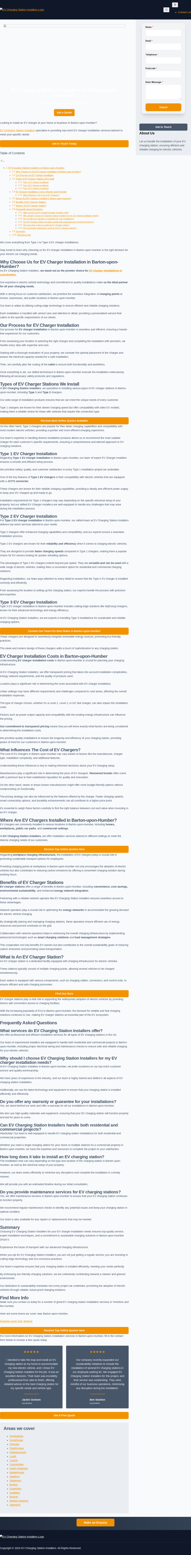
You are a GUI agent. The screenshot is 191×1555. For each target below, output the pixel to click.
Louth (13, 1456)
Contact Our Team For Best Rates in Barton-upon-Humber (64, 631)
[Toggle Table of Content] (2, 161)
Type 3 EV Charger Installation (36, 188)
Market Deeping (19, 1500)
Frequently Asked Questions (29, 209)
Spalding (15, 1492)
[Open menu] (166, 9)
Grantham (15, 1488)
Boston (14, 1484)
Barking (27, 1321)
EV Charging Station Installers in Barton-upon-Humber (36, 168)
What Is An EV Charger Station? (31, 206)
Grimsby (14, 1444)
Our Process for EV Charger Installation (34, 175)
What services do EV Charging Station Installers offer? (46, 213)
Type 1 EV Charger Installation (36, 182)
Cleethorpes (17, 1448)
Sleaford (14, 1476)
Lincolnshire (17, 1464)
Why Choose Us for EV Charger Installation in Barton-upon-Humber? (48, 172)
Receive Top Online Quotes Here (64, 849)
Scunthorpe (16, 1440)
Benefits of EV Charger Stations (31, 202)
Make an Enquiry (95, 1522)
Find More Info (24, 235)
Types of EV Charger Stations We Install (35, 179)
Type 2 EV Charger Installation (36, 185)
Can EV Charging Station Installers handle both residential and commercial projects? (58, 222)
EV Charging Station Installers (17, 130)
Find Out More (64, 993)
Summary (20, 231)
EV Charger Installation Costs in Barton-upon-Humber (41, 192)
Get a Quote (64, 112)
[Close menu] (175, 4)
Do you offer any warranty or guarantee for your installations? (48, 219)
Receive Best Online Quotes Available (64, 420)
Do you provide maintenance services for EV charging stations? (50, 228)
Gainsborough (18, 1452)
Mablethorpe (17, 1472)
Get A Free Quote (64, 1415)
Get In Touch (163, 127)
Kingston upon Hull (11, 1321)
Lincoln (14, 1460)
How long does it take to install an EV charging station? (46, 225)
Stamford (15, 1504)
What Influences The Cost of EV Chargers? (41, 195)
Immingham (16, 1436)
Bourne (14, 1496)
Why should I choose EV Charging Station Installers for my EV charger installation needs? (61, 216)
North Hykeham (19, 1468)
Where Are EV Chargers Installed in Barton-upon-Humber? (43, 198)
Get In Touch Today (64, 143)
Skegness (15, 1480)
